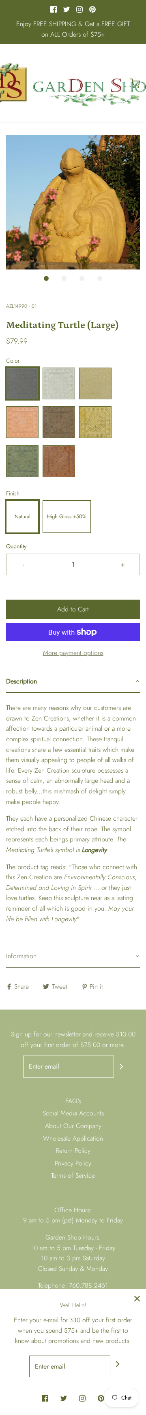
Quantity (16, 546)
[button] (73, 202)
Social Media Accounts (73, 1113)
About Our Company (73, 1125)
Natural (22, 516)
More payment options (73, 652)
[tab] (73, 681)
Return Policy (73, 1150)
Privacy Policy (73, 1163)
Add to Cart (73, 609)
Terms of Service (73, 1175)
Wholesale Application (73, 1138)
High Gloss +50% (66, 516)
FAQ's (73, 1101)
